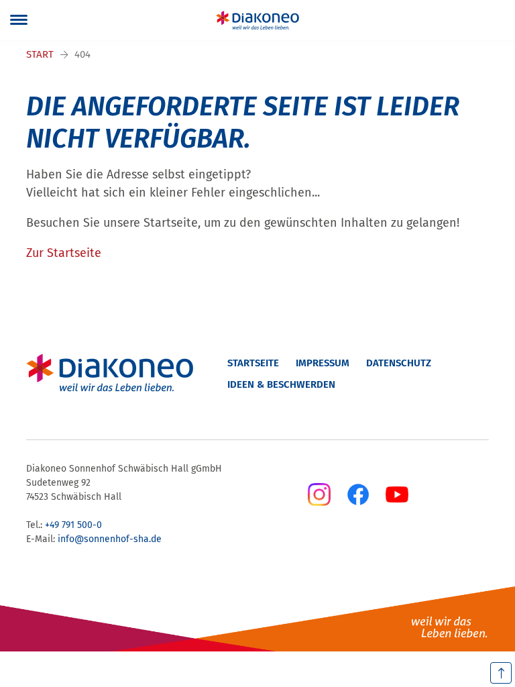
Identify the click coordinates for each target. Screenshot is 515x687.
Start (40, 54)
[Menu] (19, 20)
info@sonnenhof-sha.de (110, 539)
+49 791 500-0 (73, 525)
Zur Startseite (63, 253)
